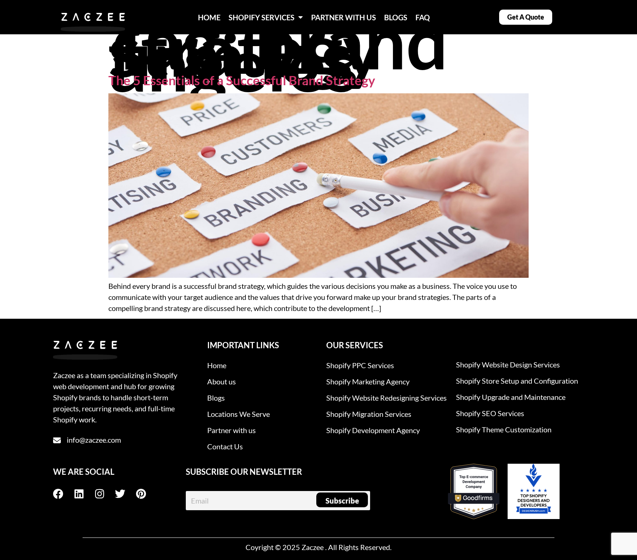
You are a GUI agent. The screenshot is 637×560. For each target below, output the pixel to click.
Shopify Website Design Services (508, 364)
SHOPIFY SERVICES (262, 17)
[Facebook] (63, 494)
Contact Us (225, 446)
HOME (209, 17)
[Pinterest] (146, 494)
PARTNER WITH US (343, 17)
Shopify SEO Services (490, 413)
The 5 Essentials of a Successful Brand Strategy (241, 80)
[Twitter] (125, 494)
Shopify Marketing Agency (368, 381)
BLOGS (395, 17)
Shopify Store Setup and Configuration (517, 380)
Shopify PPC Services (360, 365)
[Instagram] (104, 494)
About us (221, 381)
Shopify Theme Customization (503, 429)
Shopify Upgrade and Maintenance (510, 397)
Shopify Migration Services (368, 413)
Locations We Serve (238, 413)
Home (216, 365)
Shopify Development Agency (373, 430)
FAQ (422, 17)
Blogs (216, 397)
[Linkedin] (84, 494)
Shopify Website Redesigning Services (386, 397)
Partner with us (231, 430)
